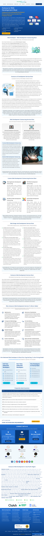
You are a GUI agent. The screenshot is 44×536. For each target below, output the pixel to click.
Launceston (36, 470)
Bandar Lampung (35, 481)
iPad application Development (27, 517)
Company (9, 531)
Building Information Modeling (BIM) (37, 512)
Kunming (9, 477)
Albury (13, 469)
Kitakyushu (14, 484)
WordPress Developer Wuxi (31, 173)
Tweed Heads (21, 473)
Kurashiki (21, 484)
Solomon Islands (21, 494)
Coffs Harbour (7, 470)
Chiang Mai (26, 496)
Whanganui (5, 493)
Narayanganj (21, 474)
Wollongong (39, 473)
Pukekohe (15, 492)
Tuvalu (39, 496)
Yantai (22, 478)
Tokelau (28, 492)
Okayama (8, 485)
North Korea (12, 493)
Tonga (31, 496)
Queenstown (18, 492)
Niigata (6, 485)
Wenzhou (11, 478)
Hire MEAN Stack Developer (16, 520)
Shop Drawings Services (37, 519)
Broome (28, 469)
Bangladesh (3, 474)
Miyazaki (36, 484)
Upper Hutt (33, 492)
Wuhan (13, 478)
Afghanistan (3, 469)
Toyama (27, 485)
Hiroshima (2, 484)
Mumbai (7, 481)
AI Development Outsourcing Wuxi (30, 301)
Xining (20, 478)
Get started (6, 382)
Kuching (13, 488)
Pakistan (16, 493)
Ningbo (26, 477)
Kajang (33, 486)
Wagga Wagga (25, 473)
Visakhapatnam (24, 481)
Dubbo (15, 470)
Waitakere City (37, 492)
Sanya (30, 477)
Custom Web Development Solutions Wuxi (25, 218)
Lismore (39, 470)
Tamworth (8, 473)
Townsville (17, 473)
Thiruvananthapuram (19, 481)
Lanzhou (12, 477)
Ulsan (6, 496)
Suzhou (2, 478)
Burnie (36, 469)
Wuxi (15, 478)
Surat (15, 481)
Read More (8, 441)
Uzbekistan (3, 497)
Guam (20, 489)
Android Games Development (27, 519)
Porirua (13, 492)
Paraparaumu (10, 492)
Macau (16, 477)
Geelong (20, 470)
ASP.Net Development (5, 516)
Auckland (39, 489)
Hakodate (33, 482)
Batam (40, 481)
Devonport (12, 470)
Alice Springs (15, 469)
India (7, 479)
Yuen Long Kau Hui (33, 478)
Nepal (32, 489)
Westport (2, 493)
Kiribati (7, 486)
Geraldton (22, 470)
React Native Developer (26, 516)
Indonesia (27, 481)
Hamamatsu (36, 482)
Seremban (28, 488)
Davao (35, 493)
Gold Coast (28, 470)
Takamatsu (22, 485)
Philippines (29, 493)
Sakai (15, 485)
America (32, 499)
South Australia (3, 473)
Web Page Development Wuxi (6, 171)
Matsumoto (28, 484)
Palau (19, 493)
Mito (34, 484)
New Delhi (10, 481)
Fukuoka (31, 482)
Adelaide (11, 469)
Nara (4, 485)
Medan (7, 482)
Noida (12, 481)
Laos (14, 486)
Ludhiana (2, 481)
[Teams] (29, 462)
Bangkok (24, 496)
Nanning (24, 477)
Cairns (37, 469)
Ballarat (18, 469)
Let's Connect (38, 4)
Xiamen (17, 478)
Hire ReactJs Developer (16, 516)
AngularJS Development (6, 519)
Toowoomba (14, 473)
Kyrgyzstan (11, 486)
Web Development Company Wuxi (8, 68)
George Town (20, 486)
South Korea (26, 494)
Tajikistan (17, 496)
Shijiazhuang (40, 477)
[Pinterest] (22, 462)
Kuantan (11, 488)
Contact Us (37, 531)
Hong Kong (2, 477)
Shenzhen (38, 477)
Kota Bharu (37, 486)
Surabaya (21, 482)
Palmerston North (5, 492)
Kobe (16, 484)
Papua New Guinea (23, 493)
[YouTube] (27, 462)
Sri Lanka (10, 496)
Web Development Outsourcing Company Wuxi (10, 298)
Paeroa (2, 492)
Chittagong (9, 474)
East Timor (38, 478)
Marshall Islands (4, 489)
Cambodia (35, 474)
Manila (39, 493)
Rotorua (21, 492)
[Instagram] (17, 462)
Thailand (20, 496)
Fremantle (17, 470)
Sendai (20, 485)
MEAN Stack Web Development (7, 513)
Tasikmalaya (24, 482)
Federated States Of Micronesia (15, 489)
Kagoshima (5, 484)
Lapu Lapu (37, 493)
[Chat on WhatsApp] (32, 462)
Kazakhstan (3, 486)
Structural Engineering (36, 516)
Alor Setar (23, 486)
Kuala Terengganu (7, 488)
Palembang (9, 482)
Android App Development (26, 513)
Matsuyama (31, 484)
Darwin (10, 470)
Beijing (40, 474)
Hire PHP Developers (15, 513)
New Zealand (35, 489)
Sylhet (26, 474)
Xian (18, 478)
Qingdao (28, 477)
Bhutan (29, 474)
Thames (26, 492)
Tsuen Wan (29, 478)
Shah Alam (31, 488)
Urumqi (8, 478)
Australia (7, 469)
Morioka (38, 484)
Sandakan (26, 488)
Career (33, 531)
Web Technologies (15, 531)
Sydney (6, 473)
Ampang (26, 486)
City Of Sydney (3, 470)
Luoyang (14, 477)
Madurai (5, 481)
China (38, 474)
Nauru (29, 489)
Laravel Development (5, 517)
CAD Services (26, 531)
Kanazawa (8, 484)
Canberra (40, 469)
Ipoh (27, 486)
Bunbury (30, 469)
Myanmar (26, 489)
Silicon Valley (23, 534)
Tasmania (11, 473)
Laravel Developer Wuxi (6, 267)
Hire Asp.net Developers (16, 519)
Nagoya (2, 485)
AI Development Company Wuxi (7, 110)
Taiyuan (4, 478)
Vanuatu (7, 497)
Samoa (2, 494)
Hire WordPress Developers (16, 517)
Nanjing (21, 477)
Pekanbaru (13, 482)
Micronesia (9, 489)
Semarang (18, 482)
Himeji (39, 482)
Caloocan (32, 493)
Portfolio (30, 531)
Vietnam (10, 497)
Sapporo (18, 485)
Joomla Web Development (6, 520)
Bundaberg (33, 469)
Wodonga (36, 473)
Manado (5, 482)
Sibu (33, 488)
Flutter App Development (26, 520)
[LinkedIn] (19, 462)
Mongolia (22, 489)
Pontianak (15, 482)
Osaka (10, 485)
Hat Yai (29, 496)
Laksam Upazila (14, 474)
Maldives (39, 488)
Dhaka (11, 474)
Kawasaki (11, 484)
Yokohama (38, 485)
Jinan (5, 477)
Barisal (6, 474)
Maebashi (26, 484)
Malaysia (16, 486)
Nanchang (19, 477)
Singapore (6, 494)
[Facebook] (12, 462)
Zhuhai (27, 478)
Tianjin (6, 478)
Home (6, 531)
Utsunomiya (32, 485)
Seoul (4, 496)
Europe (26, 499)
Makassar (2, 482)
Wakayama (35, 485)
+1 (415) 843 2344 (18, 526)
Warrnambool (28, 473)
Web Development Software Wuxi (26, 352)
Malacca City (15, 488)
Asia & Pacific (19, 499)
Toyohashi (29, 485)
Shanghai (32, 477)
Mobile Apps (21, 531)
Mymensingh (18, 474)
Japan (27, 482)
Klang (34, 486)
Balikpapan (31, 481)
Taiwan (14, 496)
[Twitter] (14, 462)
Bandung (38, 481)
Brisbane (26, 469)
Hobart (31, 470)
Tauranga (23, 492)
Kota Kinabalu (40, 486)
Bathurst (21, 469)
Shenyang (35, 477)
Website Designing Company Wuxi (8, 215)
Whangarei (8, 493)
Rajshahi (25, 474)
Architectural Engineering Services (37, 514)
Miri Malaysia (19, 488)
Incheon (2, 496)
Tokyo (25, 485)
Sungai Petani (36, 488)
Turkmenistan (35, 496)
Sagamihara (13, 485)
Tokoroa (31, 492)
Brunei (32, 474)
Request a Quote (6, 33)
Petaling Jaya (22, 488)
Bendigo (23, 469)
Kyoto (23, 484)
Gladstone (25, 470)
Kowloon (7, 477)
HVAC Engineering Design (37, 520)
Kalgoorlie (33, 470)
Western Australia (33, 473)
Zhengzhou (24, 478)
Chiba (29, 482)
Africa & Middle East (10, 499)
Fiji (5, 479)
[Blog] (24, 462)
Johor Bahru (30, 486)
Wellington (40, 492)
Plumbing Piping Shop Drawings (38, 522)
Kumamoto (18, 484)
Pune (13, 481)
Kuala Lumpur (3, 488)
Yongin (8, 496)
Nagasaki (41, 484)
